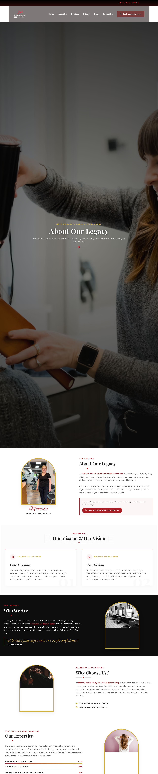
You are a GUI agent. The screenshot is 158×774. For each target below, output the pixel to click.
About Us (62, 14)
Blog (96, 14)
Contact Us (108, 14)
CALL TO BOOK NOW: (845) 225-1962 (103, 510)
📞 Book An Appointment (130, 14)
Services (75, 14)
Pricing (86, 14)
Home (51, 14)
